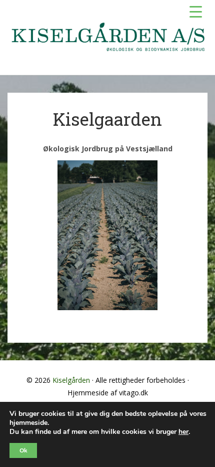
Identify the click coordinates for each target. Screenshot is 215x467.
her (183, 431)
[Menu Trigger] (195, 11)
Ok (23, 450)
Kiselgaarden (107, 118)
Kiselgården (71, 380)
